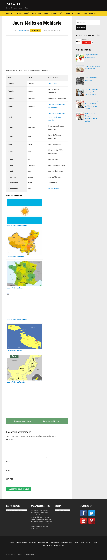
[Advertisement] (37, 53)
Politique (18, 13)
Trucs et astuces (50, 13)
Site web (9, 479)
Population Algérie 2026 (51, 421)
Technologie (36, 13)
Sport (77, 542)
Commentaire (12, 439)
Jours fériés (35, 30)
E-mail (9, 470)
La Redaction (21, 31)
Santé (26, 13)
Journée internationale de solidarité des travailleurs (56, 117)
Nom (8, 461)
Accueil (9, 13)
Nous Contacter (47, 545)
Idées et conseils (66, 13)
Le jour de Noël (53, 189)
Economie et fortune (67, 542)
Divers (77, 13)
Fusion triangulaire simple (22, 421)
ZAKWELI (13, 4)
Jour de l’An (52, 84)
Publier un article (90, 13)
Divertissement (54, 542)
